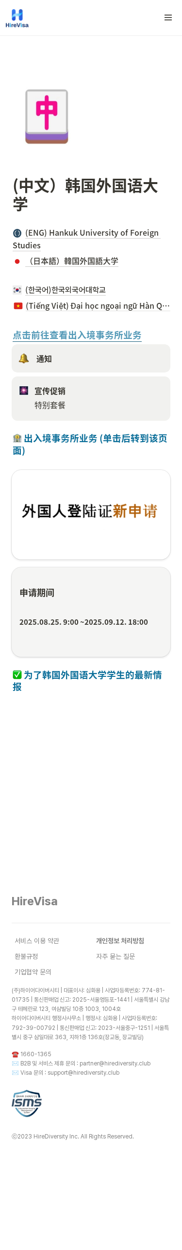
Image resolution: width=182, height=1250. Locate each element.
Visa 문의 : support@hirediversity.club (69, 1072)
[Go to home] (17, 17)
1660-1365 (35, 1054)
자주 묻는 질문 (115, 956)
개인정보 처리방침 (120, 941)
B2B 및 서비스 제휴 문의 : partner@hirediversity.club (85, 1063)
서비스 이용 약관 (37, 941)
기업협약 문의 (33, 972)
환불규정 (26, 956)
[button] (168, 17)
